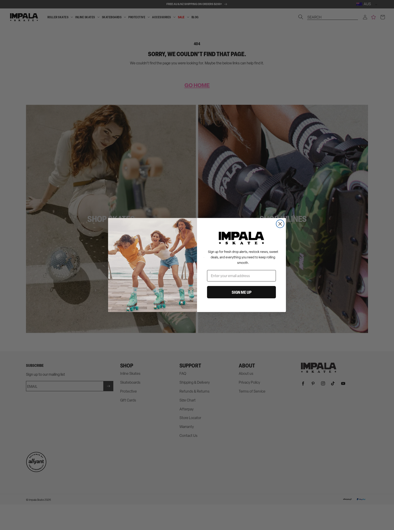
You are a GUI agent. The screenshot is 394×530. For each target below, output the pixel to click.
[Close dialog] (280, 224)
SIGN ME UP (241, 292)
